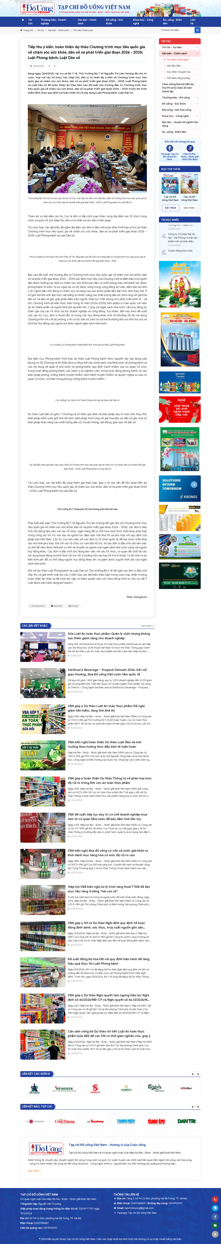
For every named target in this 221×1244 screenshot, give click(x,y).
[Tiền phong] (95, 1121)
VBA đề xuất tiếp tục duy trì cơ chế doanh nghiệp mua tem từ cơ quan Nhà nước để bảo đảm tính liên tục (107, 817)
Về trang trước (38, 606)
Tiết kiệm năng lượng (178, 78)
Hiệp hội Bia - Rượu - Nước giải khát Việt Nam (190, 157)
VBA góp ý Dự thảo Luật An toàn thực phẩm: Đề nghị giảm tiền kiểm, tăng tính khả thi (106, 708)
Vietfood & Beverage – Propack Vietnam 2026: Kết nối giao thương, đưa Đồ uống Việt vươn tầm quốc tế (107, 672)
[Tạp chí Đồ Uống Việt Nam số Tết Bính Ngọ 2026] (170, 184)
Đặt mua (170, 207)
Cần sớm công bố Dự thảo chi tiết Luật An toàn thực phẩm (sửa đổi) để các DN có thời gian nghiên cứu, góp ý (109, 1034)
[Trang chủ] (22, 20)
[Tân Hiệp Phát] (180, 284)
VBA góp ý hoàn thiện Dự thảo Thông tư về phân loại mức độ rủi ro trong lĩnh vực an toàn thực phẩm (110, 781)
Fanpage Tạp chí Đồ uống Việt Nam (169, 157)
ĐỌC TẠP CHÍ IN (170, 169)
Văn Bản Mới (173, 65)
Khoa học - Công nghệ (143, 21)
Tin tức (30, 21)
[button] (163, 189)
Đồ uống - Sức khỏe (174, 103)
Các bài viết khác (35, 625)
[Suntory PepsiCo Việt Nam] (180, 382)
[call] (215, 1199)
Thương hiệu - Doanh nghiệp (53, 21)
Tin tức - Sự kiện (172, 47)
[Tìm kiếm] (198, 30)
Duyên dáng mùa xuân (180, 226)
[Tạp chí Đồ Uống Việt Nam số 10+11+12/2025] (189, 184)
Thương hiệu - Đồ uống (176, 97)
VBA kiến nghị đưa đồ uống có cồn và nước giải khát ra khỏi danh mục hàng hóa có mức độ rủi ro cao (108, 853)
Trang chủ (28, 30)
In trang (74, 606)
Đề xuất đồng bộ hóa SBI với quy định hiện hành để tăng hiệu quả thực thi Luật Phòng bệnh (108, 961)
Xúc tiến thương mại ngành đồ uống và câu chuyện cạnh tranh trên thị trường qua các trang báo (183, 246)
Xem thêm (146, 626)
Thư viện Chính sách (83, 30)
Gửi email (58, 606)
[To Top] (215, 1234)
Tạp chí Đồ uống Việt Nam (142, 1212)
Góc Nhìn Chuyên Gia (178, 72)
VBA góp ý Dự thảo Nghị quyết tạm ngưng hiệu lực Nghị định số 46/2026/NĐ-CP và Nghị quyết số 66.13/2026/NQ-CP (109, 997)
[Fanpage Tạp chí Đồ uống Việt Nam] (169, 148)
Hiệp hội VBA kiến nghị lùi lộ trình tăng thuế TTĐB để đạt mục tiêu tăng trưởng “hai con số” (109, 889)
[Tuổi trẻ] (156, 1121)
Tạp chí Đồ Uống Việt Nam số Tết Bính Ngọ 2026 (170, 198)
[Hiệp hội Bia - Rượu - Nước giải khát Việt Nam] (190, 148)
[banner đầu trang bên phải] (169, 10)
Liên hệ (192, 21)
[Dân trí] (187, 1121)
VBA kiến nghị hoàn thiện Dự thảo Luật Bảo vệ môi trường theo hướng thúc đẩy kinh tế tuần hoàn (104, 744)
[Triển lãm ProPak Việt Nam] (180, 575)
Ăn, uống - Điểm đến (172, 21)
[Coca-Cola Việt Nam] (180, 409)
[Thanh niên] (126, 1121)
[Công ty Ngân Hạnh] (180, 546)
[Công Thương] (65, 1121)
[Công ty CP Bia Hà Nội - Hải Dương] (180, 339)
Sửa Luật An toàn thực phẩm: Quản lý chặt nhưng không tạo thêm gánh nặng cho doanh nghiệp (109, 636)
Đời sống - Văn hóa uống (176, 109)
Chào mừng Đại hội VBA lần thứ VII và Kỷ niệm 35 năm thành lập (178, 88)
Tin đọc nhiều (170, 219)
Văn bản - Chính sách (87, 21)
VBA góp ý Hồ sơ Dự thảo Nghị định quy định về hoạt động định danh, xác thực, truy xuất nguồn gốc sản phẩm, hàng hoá (106, 925)
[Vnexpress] (34, 1121)
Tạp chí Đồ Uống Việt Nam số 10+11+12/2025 (189, 198)
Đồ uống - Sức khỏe (114, 21)
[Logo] (37, 8)
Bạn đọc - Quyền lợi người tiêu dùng (180, 124)
